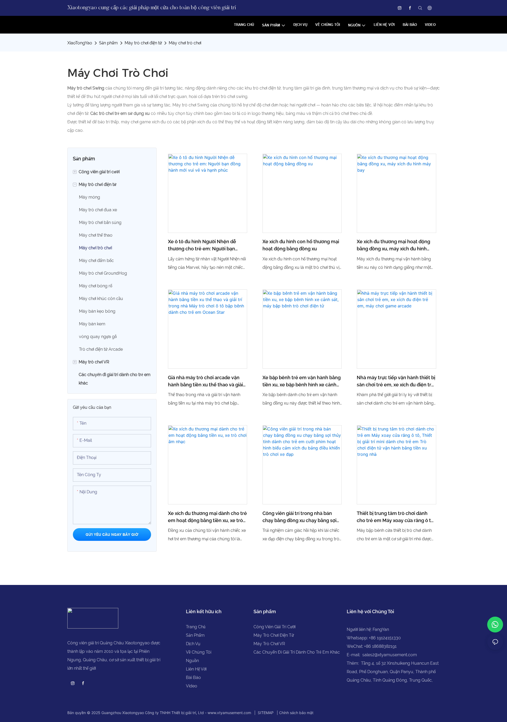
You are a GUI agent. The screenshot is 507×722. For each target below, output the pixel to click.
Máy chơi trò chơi (185, 42)
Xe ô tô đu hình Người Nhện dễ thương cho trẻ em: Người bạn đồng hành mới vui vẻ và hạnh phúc (207, 245)
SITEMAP (266, 712)
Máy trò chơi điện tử (143, 42)
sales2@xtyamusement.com (389, 654)
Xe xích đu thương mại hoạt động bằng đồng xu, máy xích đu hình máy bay (393, 245)
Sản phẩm (108, 42)
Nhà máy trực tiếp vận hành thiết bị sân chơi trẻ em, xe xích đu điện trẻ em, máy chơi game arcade (396, 381)
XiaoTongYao (79, 42)
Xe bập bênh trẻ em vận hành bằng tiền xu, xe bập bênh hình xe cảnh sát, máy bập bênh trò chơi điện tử (301, 381)
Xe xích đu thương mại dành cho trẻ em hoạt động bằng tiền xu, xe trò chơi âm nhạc (207, 517)
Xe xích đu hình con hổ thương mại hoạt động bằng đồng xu (300, 245)
